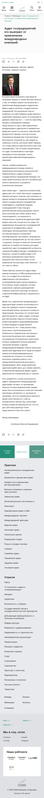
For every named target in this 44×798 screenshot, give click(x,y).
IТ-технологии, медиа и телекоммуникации (14, 588)
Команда (7, 697)
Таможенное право (12, 558)
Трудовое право (11, 563)
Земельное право (12, 497)
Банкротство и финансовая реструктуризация (16, 483)
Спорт (7, 656)
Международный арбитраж (16, 520)
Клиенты (26, 697)
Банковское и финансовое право (18, 478)
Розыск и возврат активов (15, 544)
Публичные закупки (13, 535)
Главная (7, 16)
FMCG (7, 582)
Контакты (26, 702)
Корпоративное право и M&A (17, 511)
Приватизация (10, 642)
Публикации (16, 16)
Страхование (10, 661)
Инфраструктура (11, 623)
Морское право (10, 525)
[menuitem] (39, 2)
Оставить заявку (8, 2)
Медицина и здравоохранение (17, 628)
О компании (9, 708)
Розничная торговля (13, 651)
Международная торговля (15, 516)
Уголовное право (11, 568)
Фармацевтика (10, 675)
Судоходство (10, 666)
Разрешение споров (13, 539)
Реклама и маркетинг (13, 647)
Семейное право (11, 553)
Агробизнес (9, 599)
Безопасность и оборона (15, 604)
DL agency (26, 793)
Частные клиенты (12, 685)
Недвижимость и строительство (18, 632)
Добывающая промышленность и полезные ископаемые (19, 617)
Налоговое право (11, 530)
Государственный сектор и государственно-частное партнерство (20, 610)
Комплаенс (9, 506)
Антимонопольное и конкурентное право (19, 471)
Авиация (8, 594)
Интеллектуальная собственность (19, 501)
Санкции (8, 549)
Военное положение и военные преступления (18, 490)
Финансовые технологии (15, 680)
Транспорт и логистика (14, 670)
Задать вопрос (22, 452)
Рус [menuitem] (38, 2)
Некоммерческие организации (17, 637)
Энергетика (9, 689)
